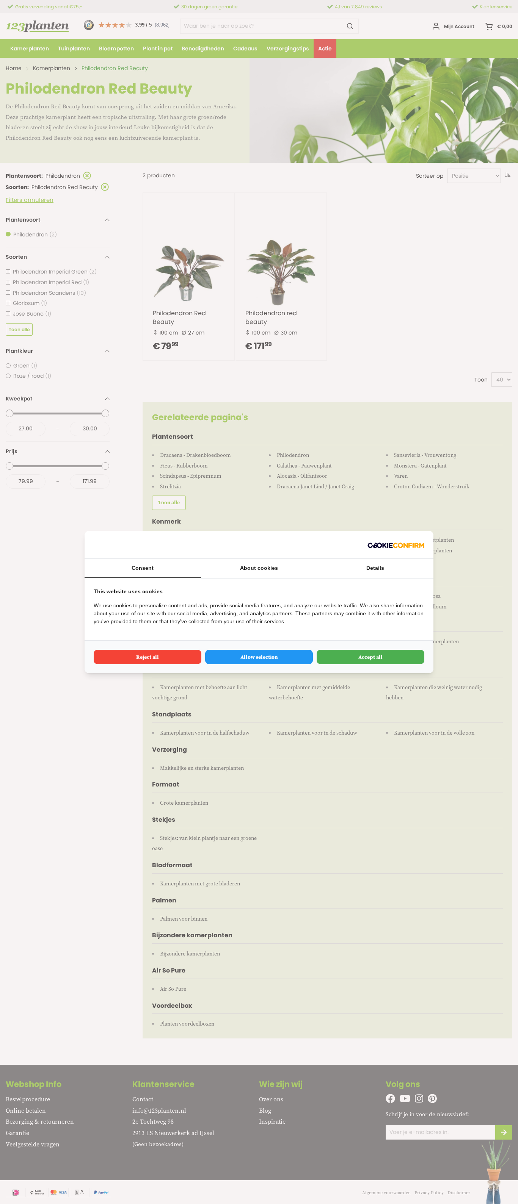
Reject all (147, 657)
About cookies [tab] (259, 568)
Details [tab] (375, 568)
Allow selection (259, 657)
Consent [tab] (143, 568)
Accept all (370, 657)
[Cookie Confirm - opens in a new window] (395, 544)
